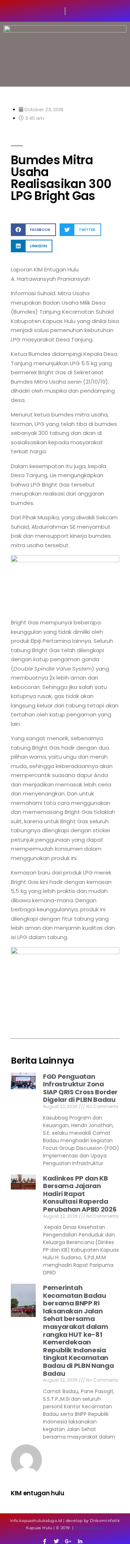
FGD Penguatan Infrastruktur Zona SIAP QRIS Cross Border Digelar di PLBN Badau (80, 1088)
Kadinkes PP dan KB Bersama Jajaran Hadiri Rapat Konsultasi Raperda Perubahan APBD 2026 (79, 1194)
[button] (33, 229)
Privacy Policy (89, 1527)
